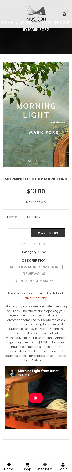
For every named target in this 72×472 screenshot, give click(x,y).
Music (42, 252)
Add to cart (49, 233)
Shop (27, 469)
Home (9, 469)
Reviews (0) (34, 274)
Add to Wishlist (34, 244)
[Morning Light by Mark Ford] (36, 114)
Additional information (34, 267)
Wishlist (45, 469)
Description (34, 260)
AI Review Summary (34, 281)
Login (63, 469)
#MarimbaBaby (36, 298)
